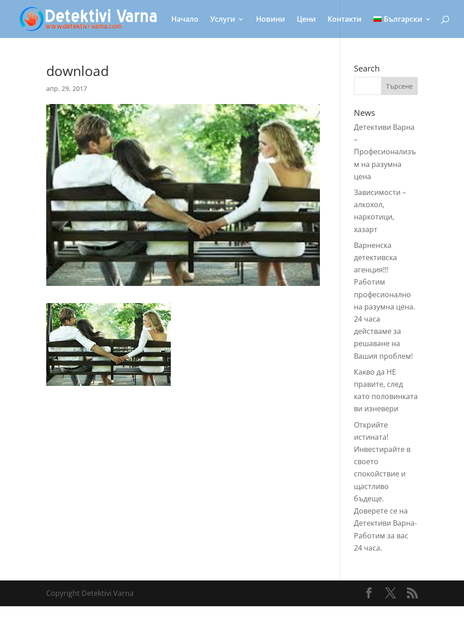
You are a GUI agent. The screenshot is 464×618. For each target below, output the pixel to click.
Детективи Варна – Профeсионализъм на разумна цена (385, 151)
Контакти (345, 20)
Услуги (222, 20)
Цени (306, 20)
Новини (270, 20)
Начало (184, 20)
